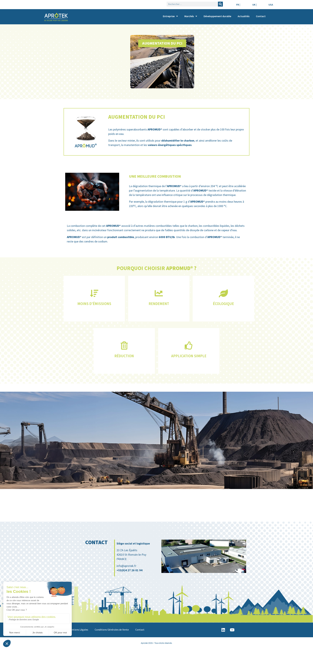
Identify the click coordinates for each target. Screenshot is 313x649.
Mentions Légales (78, 629)
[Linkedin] (223, 630)
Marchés (189, 16)
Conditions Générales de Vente (112, 629)
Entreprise (169, 16)
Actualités (243, 16)
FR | (238, 4)
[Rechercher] (220, 4)
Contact (261, 16)
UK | (254, 4)
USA (270, 4)
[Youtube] (232, 630)
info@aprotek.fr (126, 566)
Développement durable (217, 16)
